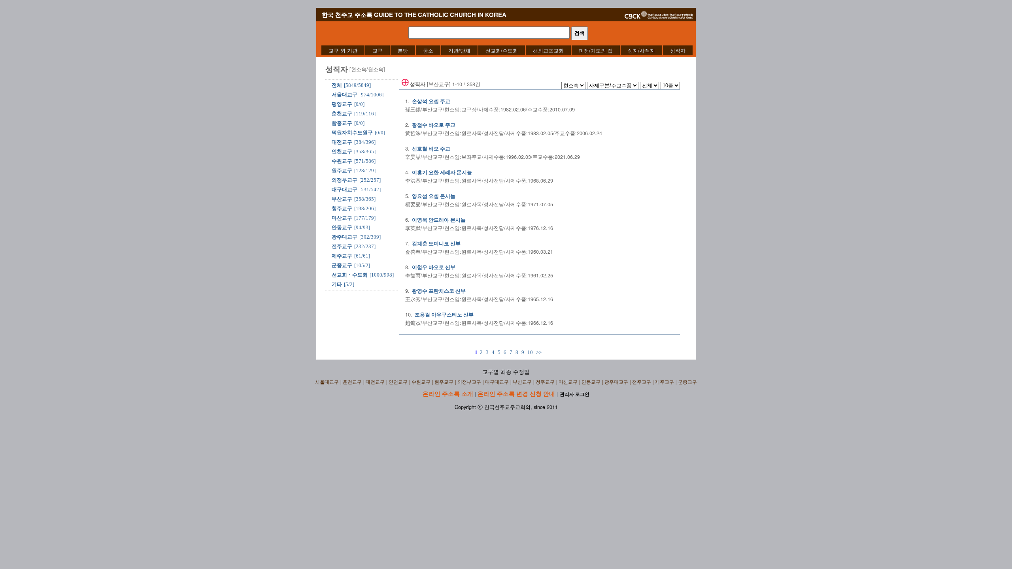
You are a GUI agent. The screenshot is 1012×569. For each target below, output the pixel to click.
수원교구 (342, 161)
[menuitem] (343, 50)
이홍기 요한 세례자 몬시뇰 (442, 172)
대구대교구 (344, 189)
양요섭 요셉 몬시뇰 (433, 196)
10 (530, 352)
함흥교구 (342, 123)
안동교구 (342, 227)
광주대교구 (344, 237)
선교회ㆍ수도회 (350, 275)
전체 (337, 85)
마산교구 (342, 218)
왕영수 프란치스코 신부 (439, 291)
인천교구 (342, 151)
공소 (428, 50)
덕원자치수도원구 (352, 133)
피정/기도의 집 (596, 50)
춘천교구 (342, 114)
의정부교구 (344, 180)
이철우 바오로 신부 (433, 267)
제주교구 (342, 256)
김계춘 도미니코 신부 (436, 244)
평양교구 (342, 104)
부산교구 (342, 199)
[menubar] (507, 50)
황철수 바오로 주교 (433, 125)
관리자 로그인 (574, 394)
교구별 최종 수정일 (506, 372)
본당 (403, 50)
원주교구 (342, 170)
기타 (337, 284)
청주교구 (342, 208)
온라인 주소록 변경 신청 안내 (516, 393)
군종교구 (342, 265)
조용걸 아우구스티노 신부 (444, 315)
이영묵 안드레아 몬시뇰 (439, 220)
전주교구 (342, 246)
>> (539, 352)
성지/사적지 (641, 50)
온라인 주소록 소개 (448, 393)
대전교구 (342, 142)
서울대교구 (344, 95)
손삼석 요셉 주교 (431, 101)
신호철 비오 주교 (431, 149)
